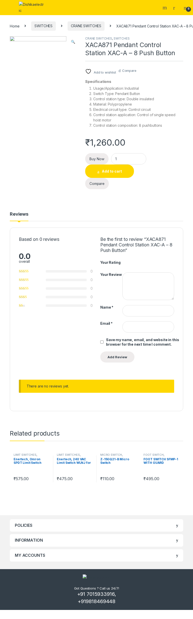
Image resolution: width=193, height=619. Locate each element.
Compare (129, 71)
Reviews (19, 214)
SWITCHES (43, 26)
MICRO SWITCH (111, 455)
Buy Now (96, 159)
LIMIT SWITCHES (25, 455)
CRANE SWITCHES (86, 26)
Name (106, 307)
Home (14, 26)
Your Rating (110, 262)
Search (165, 7)
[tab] (19, 216)
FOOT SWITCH (153, 455)
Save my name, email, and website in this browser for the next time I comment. (142, 342)
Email (106, 323)
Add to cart (112, 171)
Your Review (111, 274)
